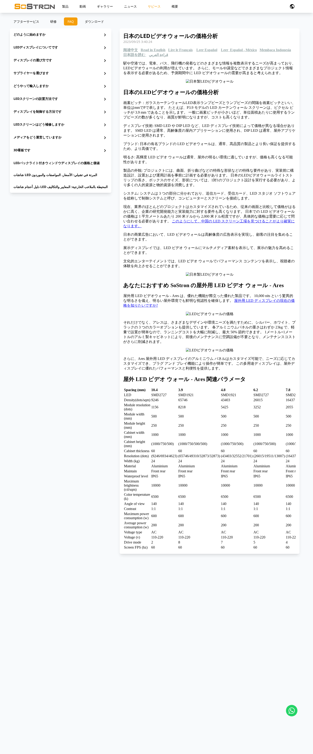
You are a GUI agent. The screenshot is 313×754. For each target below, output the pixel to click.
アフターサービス (26, 21)
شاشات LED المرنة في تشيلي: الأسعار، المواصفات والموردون (55, 175)
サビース (154, 6)
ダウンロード (94, 21)
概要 (175, 6)
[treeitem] (60, 34)
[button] (292, 6)
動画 (83, 6)
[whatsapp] (291, 710)
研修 (53, 21)
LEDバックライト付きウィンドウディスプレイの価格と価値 (57, 163)
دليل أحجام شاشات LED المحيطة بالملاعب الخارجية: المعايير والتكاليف (61, 187)
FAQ (71, 21)
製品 (65, 6)
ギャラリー (105, 6)
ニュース (130, 6)
